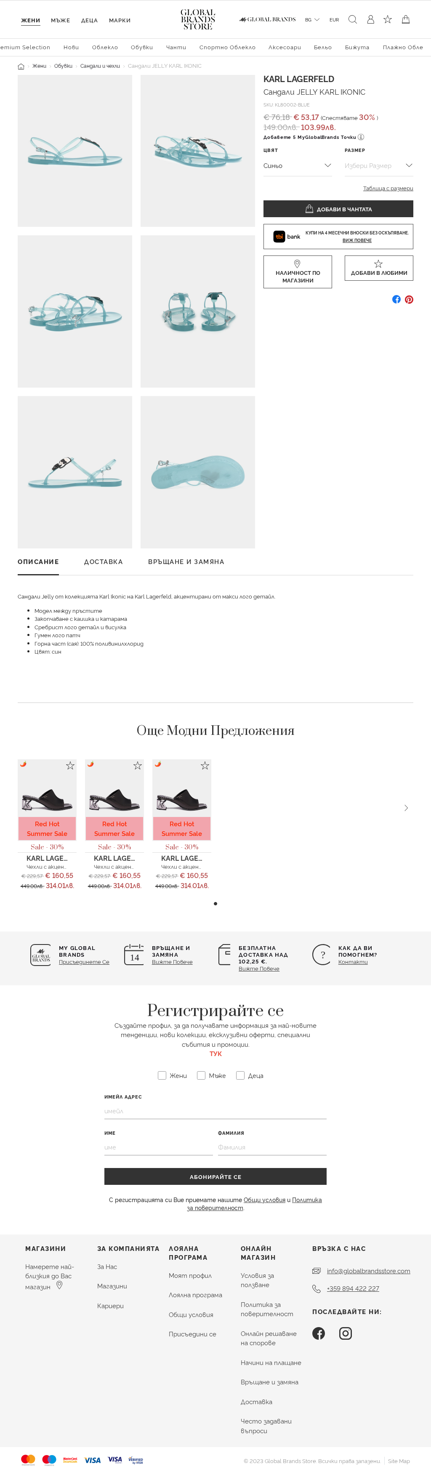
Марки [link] (120, 20)
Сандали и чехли (100, 65)
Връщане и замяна (269, 1381)
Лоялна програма (195, 1294)
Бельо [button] (323, 47)
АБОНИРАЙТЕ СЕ (216, 1176)
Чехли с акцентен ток (57, 866)
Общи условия (264, 1199)
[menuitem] (72, 46)
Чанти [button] (176, 47)
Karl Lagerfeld (298, 78)
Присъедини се (192, 1333)
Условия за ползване (257, 1280)
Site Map (399, 1460)
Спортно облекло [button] (228, 47)
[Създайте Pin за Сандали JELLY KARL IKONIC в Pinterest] (409, 302)
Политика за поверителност (267, 1309)
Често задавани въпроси (266, 1425)
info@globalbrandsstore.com (368, 1270)
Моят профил (190, 1275)
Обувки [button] (142, 47)
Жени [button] (30, 20)
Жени (39, 65)
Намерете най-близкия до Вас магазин (49, 1276)
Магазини (112, 1285)
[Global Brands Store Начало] (198, 17)
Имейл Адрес (123, 1097)
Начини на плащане (271, 1362)
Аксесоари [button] (285, 47)
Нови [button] (71, 47)
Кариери (110, 1305)
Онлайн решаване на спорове (269, 1338)
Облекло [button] (105, 47)
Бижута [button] (357, 47)
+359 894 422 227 (353, 1288)
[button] (215, 903)
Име (110, 1133)
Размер (355, 150)
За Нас (107, 1266)
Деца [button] (89, 20)
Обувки (63, 65)
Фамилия (231, 1133)
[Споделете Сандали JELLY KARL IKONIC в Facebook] (396, 302)
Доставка (256, 1401)
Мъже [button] (60, 20)
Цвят (270, 150)
